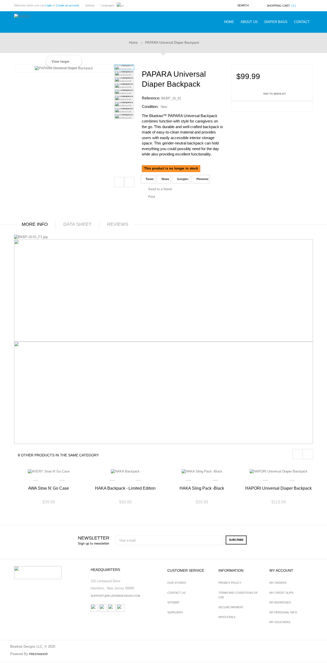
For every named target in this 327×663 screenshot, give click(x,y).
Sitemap (173, 602)
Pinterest (202, 179)
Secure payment (230, 607)
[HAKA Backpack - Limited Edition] (125, 471)
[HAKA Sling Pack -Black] (201, 471)
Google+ (182, 179)
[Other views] (119, 182)
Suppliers (175, 612)
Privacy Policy (229, 582)
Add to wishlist (274, 93)
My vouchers (280, 622)
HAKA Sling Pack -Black (202, 488)
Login (48, 5)
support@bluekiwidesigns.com (115, 595)
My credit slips (281, 592)
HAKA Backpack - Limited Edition (125, 488)
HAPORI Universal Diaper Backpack (278, 488)
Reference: (151, 98)
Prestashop (38, 654)
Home (133, 42)
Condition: (150, 106)
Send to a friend (160, 189)
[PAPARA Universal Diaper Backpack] (124, 67)
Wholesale (227, 617)
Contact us (176, 592)
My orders (278, 582)
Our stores (176, 582)
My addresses (280, 602)
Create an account (67, 5)
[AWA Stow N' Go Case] (48, 471)
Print (151, 197)
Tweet (149, 179)
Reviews (117, 224)
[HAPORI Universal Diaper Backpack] (278, 471)
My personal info (283, 612)
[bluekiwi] (37, 20)
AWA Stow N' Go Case (48, 488)
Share (165, 179)
